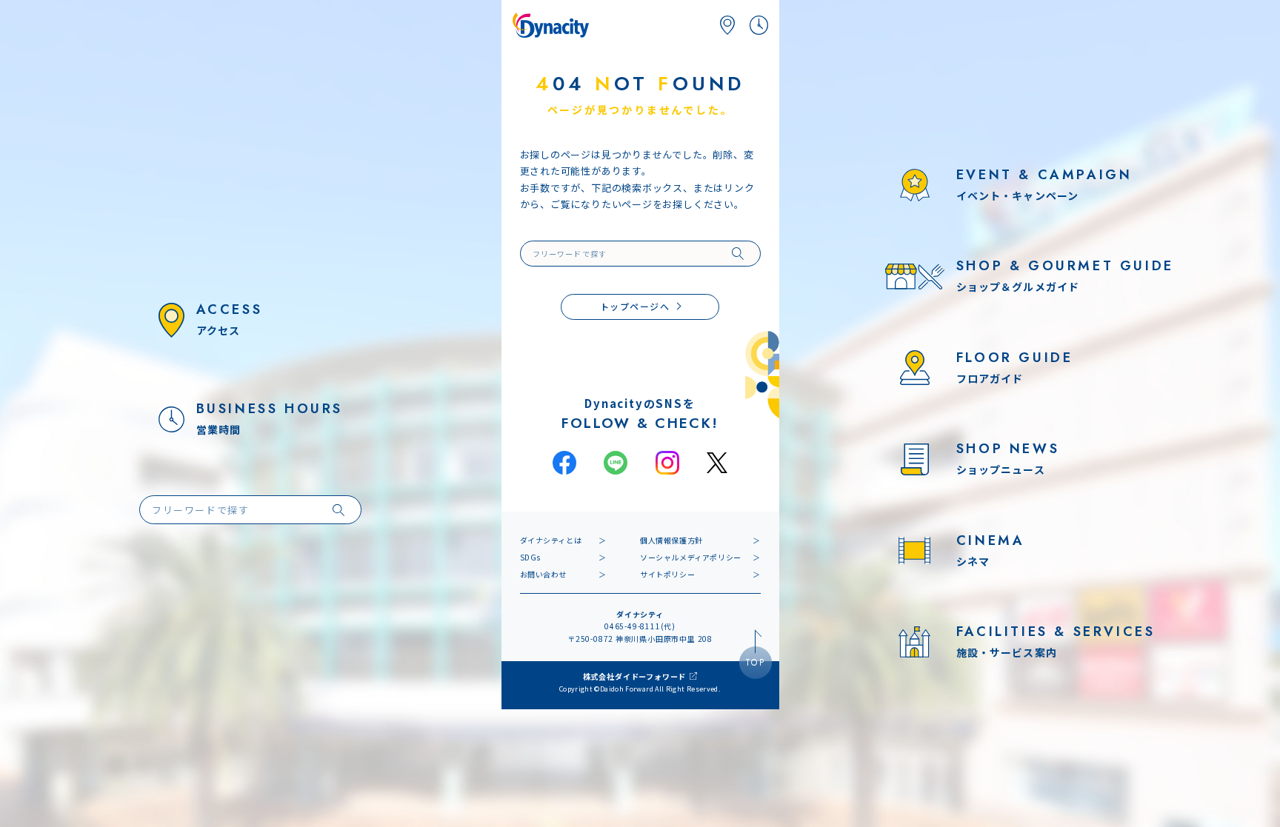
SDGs (530, 557)
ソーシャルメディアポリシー (690, 557)
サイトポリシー (667, 574)
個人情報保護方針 (671, 540)
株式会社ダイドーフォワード (634, 676)
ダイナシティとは (551, 540)
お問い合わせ (543, 574)
